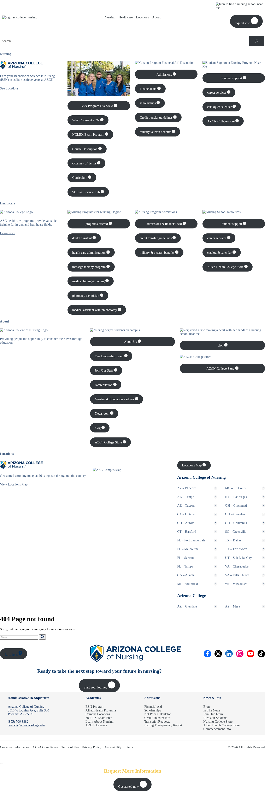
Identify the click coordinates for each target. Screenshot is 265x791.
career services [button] (217, 92)
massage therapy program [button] (89, 267)
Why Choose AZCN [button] (86, 120)
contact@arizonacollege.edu (26, 725)
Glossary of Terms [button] (84, 163)
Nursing (110, 17)
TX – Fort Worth (236, 549)
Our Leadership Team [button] (109, 356)
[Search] (256, 41)
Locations (142, 17)
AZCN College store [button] (221, 121)
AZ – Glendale (187, 606)
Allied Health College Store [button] (225, 267)
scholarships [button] (148, 103)
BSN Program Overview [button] (97, 106)
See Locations (9, 88)
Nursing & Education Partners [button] (115, 399)
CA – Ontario (186, 514)
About (156, 17)
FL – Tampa (185, 566)
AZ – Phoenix (186, 488)
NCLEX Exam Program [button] (88, 134)
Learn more (7, 233)
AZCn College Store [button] (109, 442)
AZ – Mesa (232, 606)
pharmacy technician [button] (86, 295)
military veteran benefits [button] (156, 132)
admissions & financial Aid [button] (165, 224)
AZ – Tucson (186, 505)
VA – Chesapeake (236, 566)
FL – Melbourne (188, 549)
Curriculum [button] (80, 177)
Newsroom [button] (102, 413)
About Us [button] (131, 341)
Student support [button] (232, 78)
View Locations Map (14, 484)
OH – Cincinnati (236, 505)
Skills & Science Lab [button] (86, 192)
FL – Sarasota (186, 557)
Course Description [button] (85, 149)
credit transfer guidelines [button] (156, 238)
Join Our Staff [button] (104, 370)
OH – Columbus (236, 523)
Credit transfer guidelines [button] (156, 117)
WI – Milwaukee (236, 584)
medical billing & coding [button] (88, 281)
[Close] (1, 763)
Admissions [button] (165, 74)
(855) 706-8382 (18, 721)
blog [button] (98, 428)
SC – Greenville (235, 531)
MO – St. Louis (235, 488)
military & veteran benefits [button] (157, 252)
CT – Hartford (186, 531)
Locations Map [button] (192, 465)
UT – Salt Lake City (238, 557)
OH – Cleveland (236, 514)
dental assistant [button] (82, 238)
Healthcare (126, 17)
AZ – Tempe (185, 497)
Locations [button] (11, 654)
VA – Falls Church (237, 575)
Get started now (129, 786)
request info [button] (243, 23)
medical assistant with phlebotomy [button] (95, 310)
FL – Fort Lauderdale (191, 540)
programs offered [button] (97, 224)
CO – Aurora (185, 523)
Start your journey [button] (96, 687)
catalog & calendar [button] (219, 107)
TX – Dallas (233, 540)
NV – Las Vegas (236, 497)
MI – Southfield (187, 584)
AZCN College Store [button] (220, 368)
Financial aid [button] (148, 89)
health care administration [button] (89, 252)
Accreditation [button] (104, 385)
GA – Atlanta (186, 575)
